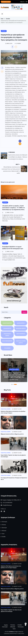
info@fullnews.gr (7, 505)
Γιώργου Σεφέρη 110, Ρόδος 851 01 (11, 500)
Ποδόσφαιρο (7, 334)
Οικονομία (21, 328)
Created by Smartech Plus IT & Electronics (14, 633)
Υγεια (7, 348)
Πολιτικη (21, 333)
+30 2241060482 (7, 502)
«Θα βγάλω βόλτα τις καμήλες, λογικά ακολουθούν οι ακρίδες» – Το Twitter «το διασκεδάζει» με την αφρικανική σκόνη (13, 207)
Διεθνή (21, 323)
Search (24, 312)
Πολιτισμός (7, 340)
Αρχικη (6, 625)
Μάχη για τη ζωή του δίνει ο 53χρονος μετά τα (12, 434)
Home (2, 18)
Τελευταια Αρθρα (21, 341)
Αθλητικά (7, 323)
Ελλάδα (8, 18)
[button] (11, 384)
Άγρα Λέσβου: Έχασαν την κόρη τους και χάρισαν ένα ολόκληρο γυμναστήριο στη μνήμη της (14, 375)
